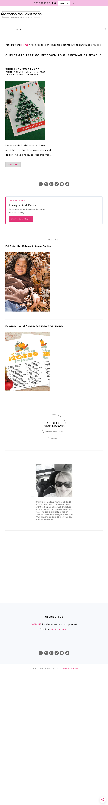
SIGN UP (36, 624)
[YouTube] (62, 184)
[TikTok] (67, 184)
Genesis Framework (69, 668)
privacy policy (59, 629)
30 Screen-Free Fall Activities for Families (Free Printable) (34, 326)
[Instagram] (51, 184)
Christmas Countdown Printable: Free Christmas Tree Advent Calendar (25, 72)
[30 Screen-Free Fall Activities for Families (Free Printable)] (54, 362)
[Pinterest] (46, 184)
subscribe (64, 3)
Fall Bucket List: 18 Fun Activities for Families (28, 246)
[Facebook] (41, 184)
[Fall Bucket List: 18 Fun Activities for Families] (54, 282)
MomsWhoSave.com (21, 15)
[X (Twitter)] (57, 184)
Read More (13, 164)
